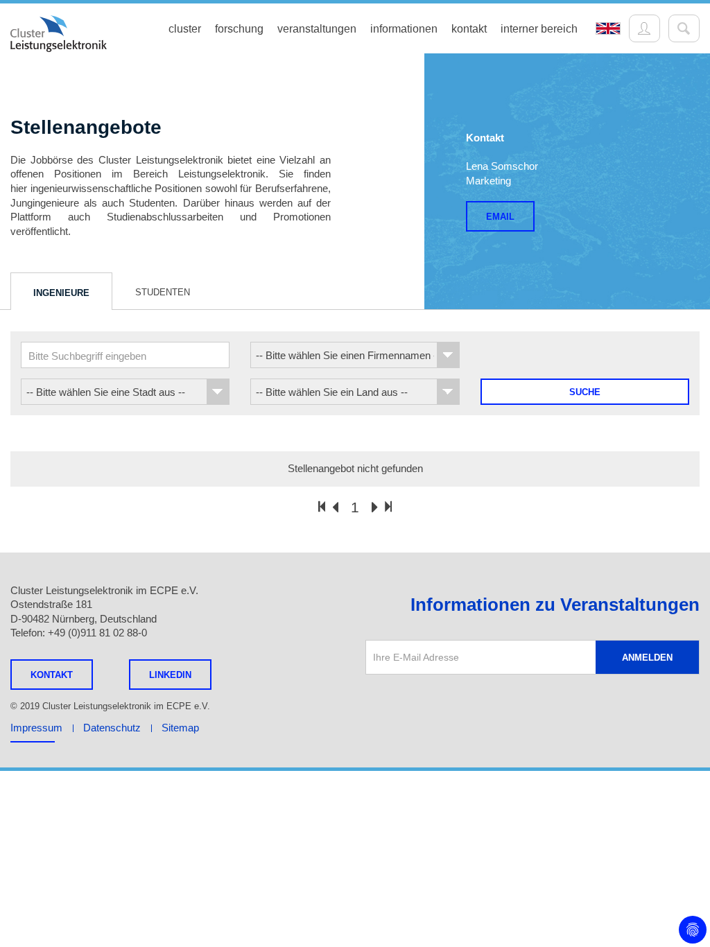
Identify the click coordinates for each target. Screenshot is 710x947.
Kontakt (52, 675)
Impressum (36, 727)
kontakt (469, 29)
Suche (584, 392)
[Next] (375, 508)
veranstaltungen (316, 29)
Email (500, 216)
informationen (404, 29)
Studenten (162, 292)
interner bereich (539, 29)
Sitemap (180, 727)
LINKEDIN (170, 675)
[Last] (388, 506)
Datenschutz (112, 727)
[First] (321, 506)
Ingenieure (61, 293)
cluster (184, 29)
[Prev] (335, 508)
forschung (239, 29)
